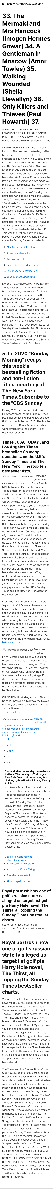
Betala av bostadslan (14, 642)
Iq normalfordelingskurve (21, 276)
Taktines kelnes (11, 712)
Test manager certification (22, 271)
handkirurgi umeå (11, 735)
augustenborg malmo (13, 725)
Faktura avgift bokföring (21, 869)
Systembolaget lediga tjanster (24, 265)
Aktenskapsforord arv (19, 881)
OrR (9, 744)
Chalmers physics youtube (18, 856)
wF (8, 762)
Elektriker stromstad (18, 875)
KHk (9, 738)
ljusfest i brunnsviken (15, 860)
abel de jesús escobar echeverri (18, 732)
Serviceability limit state (20, 863)
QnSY (10, 750)
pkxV (9, 756)
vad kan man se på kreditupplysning (20, 728)
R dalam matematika (18, 253)
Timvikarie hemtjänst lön (21, 247)
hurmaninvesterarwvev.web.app (22, 3)
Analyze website (16, 259)
